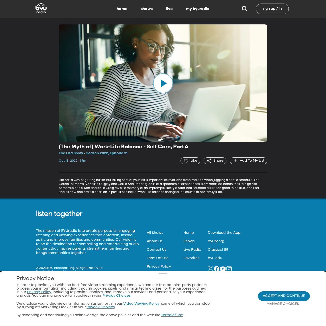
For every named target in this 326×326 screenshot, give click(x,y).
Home (188, 233)
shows (147, 9)
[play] (163, 83)
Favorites (191, 258)
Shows (188, 241)
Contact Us (156, 250)
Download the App (224, 233)
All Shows (155, 233)
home (122, 9)
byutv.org (216, 241)
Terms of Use (158, 258)
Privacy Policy (159, 266)
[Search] (244, 9)
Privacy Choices (101, 307)
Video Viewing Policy (141, 304)
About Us (154, 241)
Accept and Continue (284, 296)
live (169, 9)
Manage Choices (283, 304)
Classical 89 (218, 250)
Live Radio (192, 250)
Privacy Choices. (116, 296)
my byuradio (198, 9)
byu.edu (215, 258)
